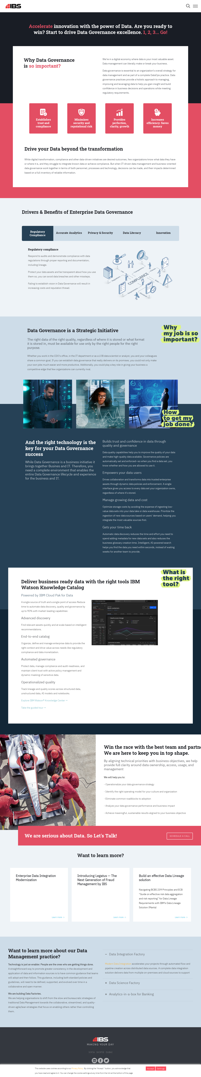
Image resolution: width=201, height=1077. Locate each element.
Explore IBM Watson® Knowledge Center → (44, 700)
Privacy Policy (77, 1068)
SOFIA (92, 1052)
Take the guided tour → (33, 707)
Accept (150, 1068)
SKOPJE (100, 1052)
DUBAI (109, 1052)
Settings (161, 1068)
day (111, 1044)
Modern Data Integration (118, 963)
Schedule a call (180, 836)
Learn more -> (58, 917)
